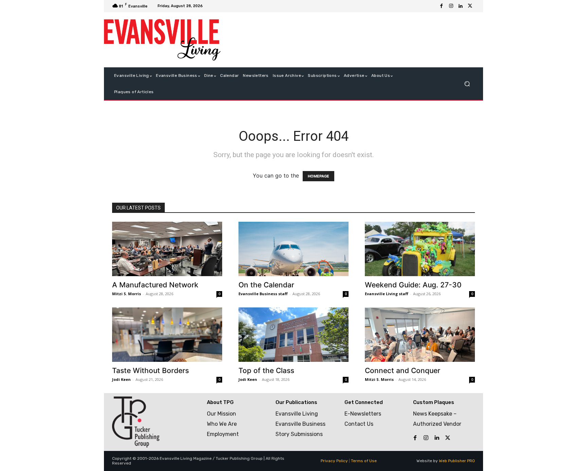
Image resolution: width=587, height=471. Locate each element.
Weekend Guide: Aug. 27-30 (413, 285)
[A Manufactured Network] (167, 249)
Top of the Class (266, 370)
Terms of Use (364, 460)
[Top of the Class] (293, 334)
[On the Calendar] (293, 249)
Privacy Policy (334, 460)
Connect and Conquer (402, 370)
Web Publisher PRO (457, 460)
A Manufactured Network (155, 285)
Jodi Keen (121, 379)
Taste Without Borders (150, 370)
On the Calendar (266, 285)
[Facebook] (441, 6)
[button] (467, 84)
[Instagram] (451, 6)
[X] (470, 6)
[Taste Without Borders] (167, 334)
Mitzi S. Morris (126, 293)
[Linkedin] (460, 6)
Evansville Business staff (263, 293)
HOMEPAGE (318, 176)
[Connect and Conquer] (420, 334)
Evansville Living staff (386, 293)
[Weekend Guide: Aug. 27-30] (420, 249)
